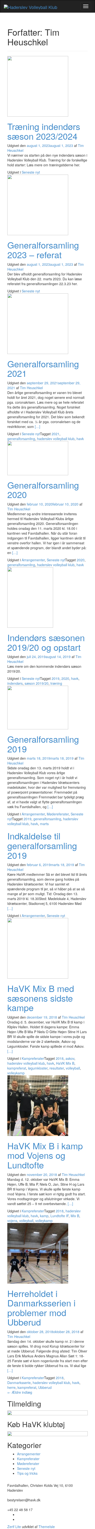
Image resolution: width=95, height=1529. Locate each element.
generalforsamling (21, 438)
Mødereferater (58, 814)
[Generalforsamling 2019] (37, 707)
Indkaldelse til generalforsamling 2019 (42, 845)
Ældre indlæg (19, 1392)
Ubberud (45, 1387)
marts (44, 823)
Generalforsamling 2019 (43, 744)
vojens (12, 1220)
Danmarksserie (19, 1382)
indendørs (15, 683)
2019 (55, 678)
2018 (60, 1058)
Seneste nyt (31, 172)
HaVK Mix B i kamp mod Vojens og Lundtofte (45, 1155)
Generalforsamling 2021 (43, 368)
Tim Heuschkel (31, 387)
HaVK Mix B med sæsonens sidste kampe (40, 998)
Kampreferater (33, 1058)
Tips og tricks (27, 1473)
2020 (81, 559)
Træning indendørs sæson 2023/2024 (43, 131)
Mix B (75, 1215)
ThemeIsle (46, 1526)
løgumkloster (38, 1068)
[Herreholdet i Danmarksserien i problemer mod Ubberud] (37, 1252)
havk (80, 438)
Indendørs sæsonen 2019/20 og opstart (46, 642)
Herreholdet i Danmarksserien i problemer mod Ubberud (41, 1307)
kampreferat (16, 1068)
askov (70, 1058)
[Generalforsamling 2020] (37, 457)
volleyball (73, 1068)
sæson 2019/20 (36, 683)
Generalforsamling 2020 (43, 490)
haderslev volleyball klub (56, 438)
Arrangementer (33, 559)
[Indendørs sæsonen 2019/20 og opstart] (30, 597)
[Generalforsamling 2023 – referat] (37, 204)
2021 (55, 433)
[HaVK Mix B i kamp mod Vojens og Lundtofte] (37, 1105)
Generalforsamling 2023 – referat (43, 250)
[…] (37, 426)
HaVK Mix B (65, 1063)
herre (11, 1387)
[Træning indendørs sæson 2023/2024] (37, 85)
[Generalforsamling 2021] (37, 323)
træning (56, 683)
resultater (56, 1068)
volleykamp (16, 1072)
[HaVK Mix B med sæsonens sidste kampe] (37, 947)
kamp (44, 1215)
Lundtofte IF (59, 1215)
